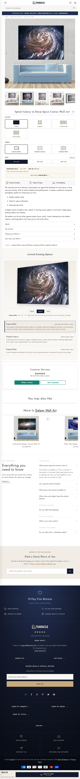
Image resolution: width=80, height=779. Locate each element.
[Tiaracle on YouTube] (54, 694)
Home (6, 17)
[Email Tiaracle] (26, 694)
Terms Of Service (63, 759)
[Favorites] (70, 3)
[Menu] (5, 3)
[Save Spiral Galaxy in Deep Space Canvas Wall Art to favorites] (73, 112)
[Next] (73, 53)
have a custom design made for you (43, 564)
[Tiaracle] (38, 2)
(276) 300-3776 (40, 651)
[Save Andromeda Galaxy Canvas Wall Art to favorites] (48, 419)
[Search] (74, 8)
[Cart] (75, 3)
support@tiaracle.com (28, 645)
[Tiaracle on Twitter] (48, 694)
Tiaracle (12, 759)
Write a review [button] (27, 382)
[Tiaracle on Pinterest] (42, 694)
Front (32, 311)
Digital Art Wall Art (51, 245)
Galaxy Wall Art (28, 17)
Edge (48, 311)
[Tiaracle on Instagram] (37, 694)
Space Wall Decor (16, 17)
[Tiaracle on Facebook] (31, 694)
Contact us (6, 481)
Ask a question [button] (53, 382)
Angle (40, 311)
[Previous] (6, 53)
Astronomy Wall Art (39, 245)
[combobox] (37, 8)
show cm (72, 157)
